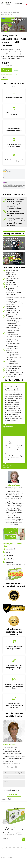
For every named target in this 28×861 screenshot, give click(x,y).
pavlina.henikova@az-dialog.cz (12, 763)
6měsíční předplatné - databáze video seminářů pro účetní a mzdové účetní (14, 829)
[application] (14, 243)
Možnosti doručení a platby (9, 75)
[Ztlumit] (18, 248)
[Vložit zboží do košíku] (23, 839)
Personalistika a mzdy (6, 14)
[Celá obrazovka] (23, 248)
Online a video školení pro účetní (11, 12)
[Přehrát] (4, 248)
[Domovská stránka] (1, 12)
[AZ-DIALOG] (6, 3)
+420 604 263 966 (8, 761)
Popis (4, 77)
